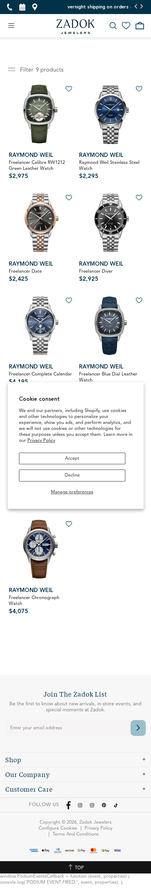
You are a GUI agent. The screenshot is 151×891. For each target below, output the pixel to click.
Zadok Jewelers (75, 26)
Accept (72, 458)
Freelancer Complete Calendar (40, 378)
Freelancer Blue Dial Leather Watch (108, 381)
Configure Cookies (58, 828)
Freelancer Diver (96, 275)
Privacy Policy (41, 440)
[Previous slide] (136, 7)
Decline (72, 475)
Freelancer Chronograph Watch (34, 605)
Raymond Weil (31, 155)
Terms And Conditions (76, 834)
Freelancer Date (25, 275)
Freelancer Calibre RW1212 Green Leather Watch (37, 169)
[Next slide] (141, 7)
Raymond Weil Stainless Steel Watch (109, 169)
